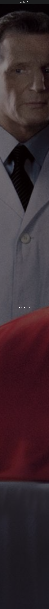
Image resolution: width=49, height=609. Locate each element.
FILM (12, 304)
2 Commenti (23, 304)
